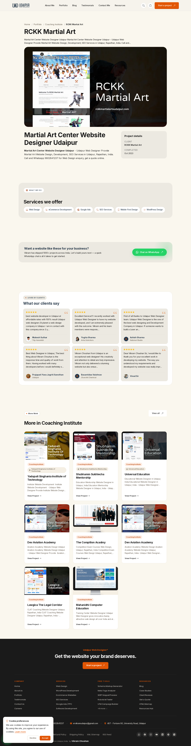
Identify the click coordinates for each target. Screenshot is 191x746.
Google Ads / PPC (64, 704)
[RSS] (174, 734)
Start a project (165, 5)
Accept (45, 738)
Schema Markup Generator (110, 686)
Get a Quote (144, 699)
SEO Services (62, 699)
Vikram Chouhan (80, 741)
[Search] (143, 5)
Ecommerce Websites (66, 695)
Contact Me (104, 5)
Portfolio (63, 5)
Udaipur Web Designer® (95, 650)
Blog (74, 5)
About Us (18, 690)
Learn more (20, 731)
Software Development (66, 708)
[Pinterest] (168, 734)
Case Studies (145, 690)
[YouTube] (156, 734)
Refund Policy (59, 734)
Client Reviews (145, 695)
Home (27, 24)
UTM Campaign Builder (108, 704)
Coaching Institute (53, 24)
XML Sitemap (93, 734)
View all (156, 413)
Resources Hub (146, 708)
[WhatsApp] (139, 734)
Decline (33, 738)
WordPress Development (67, 690)
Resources (120, 5)
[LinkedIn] (162, 734)
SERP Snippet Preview (107, 695)
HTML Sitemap (145, 704)
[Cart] (150, 5)
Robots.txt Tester (105, 699)
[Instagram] (150, 734)
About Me (49, 5)
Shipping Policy (76, 734)
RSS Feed (107, 734)
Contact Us (19, 704)
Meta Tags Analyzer (106, 690)
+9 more (101, 708)
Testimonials (87, 5)
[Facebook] (144, 734)
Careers (18, 708)
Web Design (61, 686)
